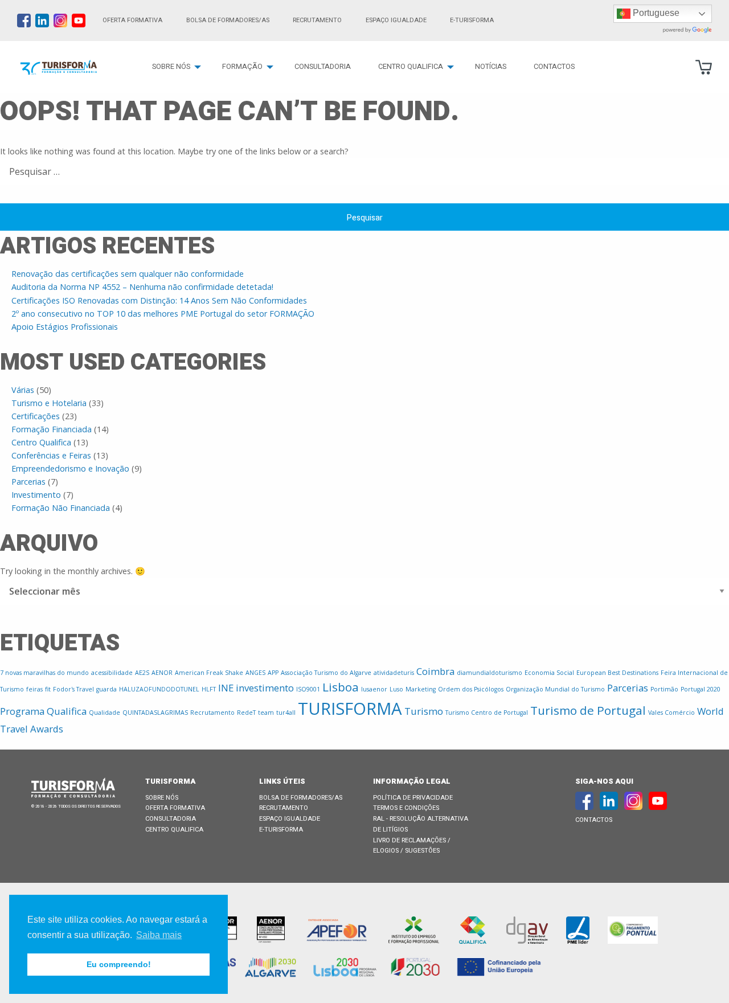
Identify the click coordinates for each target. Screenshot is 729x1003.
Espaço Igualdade (396, 20)
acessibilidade (112, 673)
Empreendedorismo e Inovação (70, 468)
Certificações (35, 416)
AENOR (162, 673)
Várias (22, 389)
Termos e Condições (406, 808)
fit (48, 689)
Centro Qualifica (410, 67)
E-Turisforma (281, 829)
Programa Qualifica (43, 711)
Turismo (423, 711)
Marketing (421, 689)
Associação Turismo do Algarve (326, 673)
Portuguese (654, 13)
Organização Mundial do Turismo (555, 689)
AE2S (142, 673)
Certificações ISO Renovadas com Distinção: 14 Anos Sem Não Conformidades (159, 300)
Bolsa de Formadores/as (227, 20)
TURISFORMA (350, 708)
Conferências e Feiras (51, 455)
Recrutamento (317, 20)
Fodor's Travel (73, 689)
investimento (265, 687)
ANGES (255, 673)
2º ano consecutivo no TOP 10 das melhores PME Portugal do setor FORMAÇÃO (162, 313)
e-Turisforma (472, 20)
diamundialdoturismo (489, 673)
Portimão (664, 689)
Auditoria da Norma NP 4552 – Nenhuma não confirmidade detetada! (142, 286)
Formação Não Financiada (60, 507)
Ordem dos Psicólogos (470, 689)
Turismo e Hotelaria (49, 403)
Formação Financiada (51, 429)
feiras (34, 689)
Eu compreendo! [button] (119, 964)
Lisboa (340, 687)
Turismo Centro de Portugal (486, 713)
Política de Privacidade (413, 798)
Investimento (36, 494)
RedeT (246, 713)
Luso (396, 689)
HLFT (209, 689)
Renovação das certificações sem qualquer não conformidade (127, 273)
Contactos (554, 67)
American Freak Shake (209, 673)
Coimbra (435, 671)
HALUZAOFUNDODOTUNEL (159, 689)
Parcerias (28, 481)
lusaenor (374, 689)
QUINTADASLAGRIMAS (155, 713)
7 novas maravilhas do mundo (44, 673)
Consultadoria (322, 67)
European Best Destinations (617, 673)
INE (226, 687)
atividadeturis (394, 673)
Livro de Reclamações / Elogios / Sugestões (411, 846)
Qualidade (104, 713)
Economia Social (549, 673)
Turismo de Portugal (588, 710)
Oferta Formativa (132, 20)
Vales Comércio (671, 713)
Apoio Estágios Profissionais (64, 326)
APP (273, 673)
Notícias (490, 67)
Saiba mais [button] (159, 935)
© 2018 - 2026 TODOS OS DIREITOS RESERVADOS (76, 806)
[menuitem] (173, 67)
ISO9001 (308, 689)
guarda (106, 689)
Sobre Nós (171, 67)
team (266, 713)
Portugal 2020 (700, 689)
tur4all (286, 713)
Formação (242, 67)
